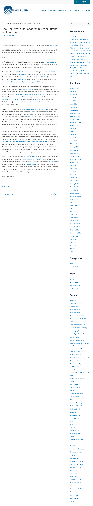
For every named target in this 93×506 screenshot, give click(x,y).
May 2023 (73, 208)
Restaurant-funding (76, 355)
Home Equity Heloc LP (77, 334)
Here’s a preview (31, 164)
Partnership (74, 10)
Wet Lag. (44, 77)
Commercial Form (75, 480)
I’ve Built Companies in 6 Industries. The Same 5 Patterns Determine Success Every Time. (80, 59)
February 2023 (74, 218)
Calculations (74, 443)
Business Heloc (75, 313)
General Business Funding (78, 328)
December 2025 (75, 113)
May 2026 (73, 98)
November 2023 (75, 190)
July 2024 (73, 165)
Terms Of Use (74, 418)
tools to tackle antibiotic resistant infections (40, 102)
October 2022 (74, 230)
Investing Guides (75, 430)
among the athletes (27, 89)
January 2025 (74, 147)
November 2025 (75, 116)
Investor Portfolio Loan (77, 449)
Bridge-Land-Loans (76, 467)
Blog (4, 36)
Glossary (72, 424)
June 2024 (73, 168)
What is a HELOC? (75, 361)
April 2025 (73, 138)
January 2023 (74, 221)
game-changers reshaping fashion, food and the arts (28, 94)
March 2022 (73, 251)
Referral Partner (75, 415)
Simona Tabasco (22, 74)
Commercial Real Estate (77, 489)
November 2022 (75, 227)
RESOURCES (74, 495)
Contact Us (86, 10)
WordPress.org (74, 288)
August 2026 (74, 88)
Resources (62, 10)
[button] (82, 2)
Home (44, 10)
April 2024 (73, 174)
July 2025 (73, 128)
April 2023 (73, 211)
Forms (72, 437)
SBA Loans (73, 470)
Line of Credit (74, 337)
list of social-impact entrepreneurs (26, 97)
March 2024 (74, 178)
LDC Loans (73, 473)
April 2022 (73, 248)
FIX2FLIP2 (73, 455)
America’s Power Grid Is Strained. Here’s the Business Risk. (79, 73)
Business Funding (75, 310)
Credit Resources (75, 446)
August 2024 (74, 162)
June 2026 (73, 95)
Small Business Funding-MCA (79, 358)
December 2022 (75, 224)
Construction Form (76, 387)
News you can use (76, 303)
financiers (38, 99)
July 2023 (73, 202)
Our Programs (74, 498)
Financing (52, 10)
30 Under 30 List (50, 62)
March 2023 (74, 214)
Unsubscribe (74, 306)
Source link (5, 186)
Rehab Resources (75, 433)
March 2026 (73, 104)
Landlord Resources (76, 440)
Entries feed (74, 282)
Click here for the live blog (31, 159)
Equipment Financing (76, 406)
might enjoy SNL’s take (9, 82)
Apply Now (73, 476)
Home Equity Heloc (76, 331)
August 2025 (74, 125)
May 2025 (73, 135)
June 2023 (73, 205)
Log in (72, 279)
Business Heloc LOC (76, 316)
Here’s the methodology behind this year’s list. (32, 82)
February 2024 (74, 181)
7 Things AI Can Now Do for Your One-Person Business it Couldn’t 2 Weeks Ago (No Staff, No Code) (80, 50)
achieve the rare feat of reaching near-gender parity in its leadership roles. (26, 142)
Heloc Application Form (77, 370)
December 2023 (75, 187)
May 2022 (73, 245)
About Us (73, 300)
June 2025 (73, 132)
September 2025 (75, 122)
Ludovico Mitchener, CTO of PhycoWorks (37, 109)
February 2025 (74, 144)
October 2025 (74, 119)
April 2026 (73, 101)
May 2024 (73, 171)
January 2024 (74, 184)
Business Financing (76, 483)
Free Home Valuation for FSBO (79, 325)
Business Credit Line (76, 409)
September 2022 (75, 233)
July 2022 (73, 239)
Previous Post (7, 194)
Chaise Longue (21, 79)
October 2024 (74, 156)
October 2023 (74, 193)
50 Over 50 (52, 161)
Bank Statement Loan (76, 461)
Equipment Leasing (76, 403)
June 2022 (73, 242)
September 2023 (75, 196)
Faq (71, 486)
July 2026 (73, 92)
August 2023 (74, 199)
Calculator (73, 427)
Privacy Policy (74, 384)
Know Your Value (31, 156)
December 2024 (75, 150)
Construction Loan (76, 452)
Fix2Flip (72, 390)
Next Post (55, 194)
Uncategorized (74, 267)
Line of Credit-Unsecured (78, 340)
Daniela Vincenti (31, 117)
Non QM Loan (74, 458)
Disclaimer (73, 412)
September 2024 (75, 159)
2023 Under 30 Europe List (26, 72)
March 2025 (73, 141)
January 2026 (74, 110)
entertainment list (49, 72)
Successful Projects (76, 393)
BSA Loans (73, 400)
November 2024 (75, 153)
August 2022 (74, 236)
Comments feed (75, 285)
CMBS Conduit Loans (76, 464)
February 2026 (74, 107)
